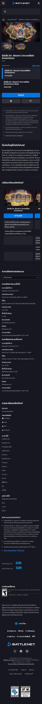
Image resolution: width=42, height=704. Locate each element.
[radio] (21, 73)
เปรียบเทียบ (36, 65)
